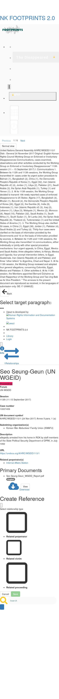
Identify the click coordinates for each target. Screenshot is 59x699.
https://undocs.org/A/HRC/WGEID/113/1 (20, 453)
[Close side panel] (1, 344)
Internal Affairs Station (17, 462)
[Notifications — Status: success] (9, 86)
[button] (2, 350)
